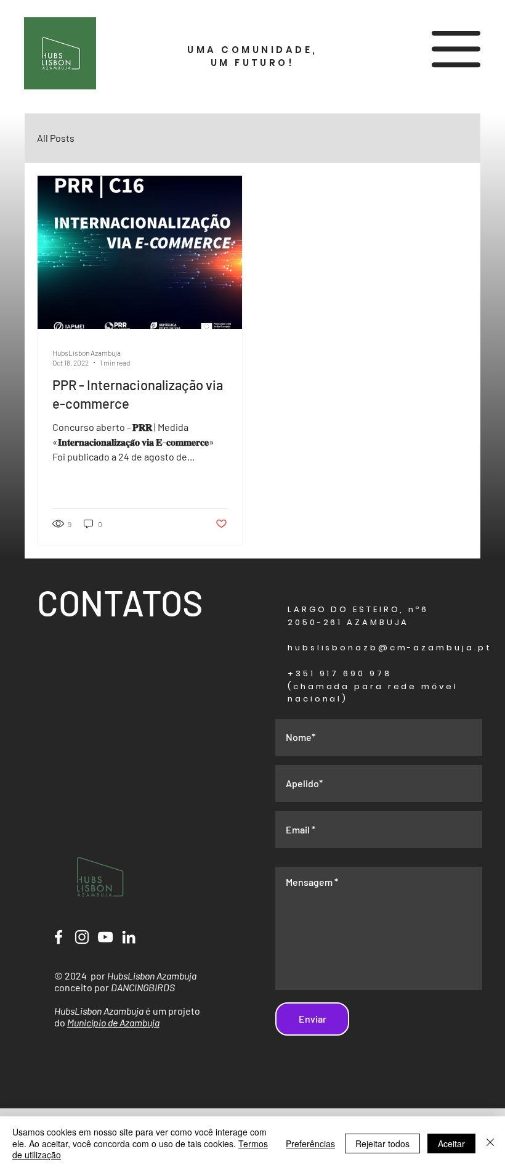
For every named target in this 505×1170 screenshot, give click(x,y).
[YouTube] (105, 937)
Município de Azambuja (113, 1022)
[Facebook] (58, 937)
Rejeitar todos (382, 1143)
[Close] (490, 1143)
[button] (456, 49)
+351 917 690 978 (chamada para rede (354, 680)
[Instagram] (82, 937)
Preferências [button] (310, 1143)
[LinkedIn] (128, 937)
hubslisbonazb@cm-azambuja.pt (390, 647)
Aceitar (451, 1143)
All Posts (56, 138)
